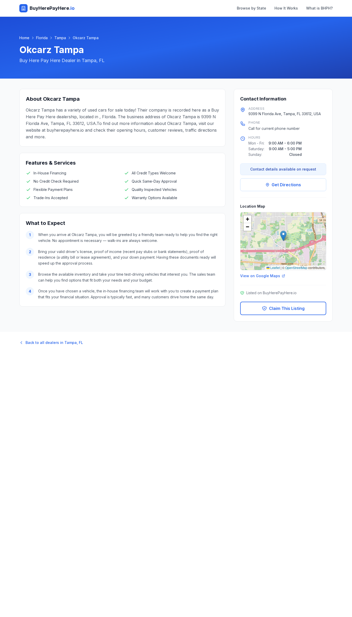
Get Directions (286, 184)
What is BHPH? (319, 8)
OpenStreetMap (296, 267)
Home (24, 38)
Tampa (60, 38)
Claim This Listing (287, 308)
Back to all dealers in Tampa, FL (54, 342)
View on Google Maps (260, 276)
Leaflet (275, 267)
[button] (283, 236)
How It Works (286, 8)
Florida (42, 38)
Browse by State (251, 8)
